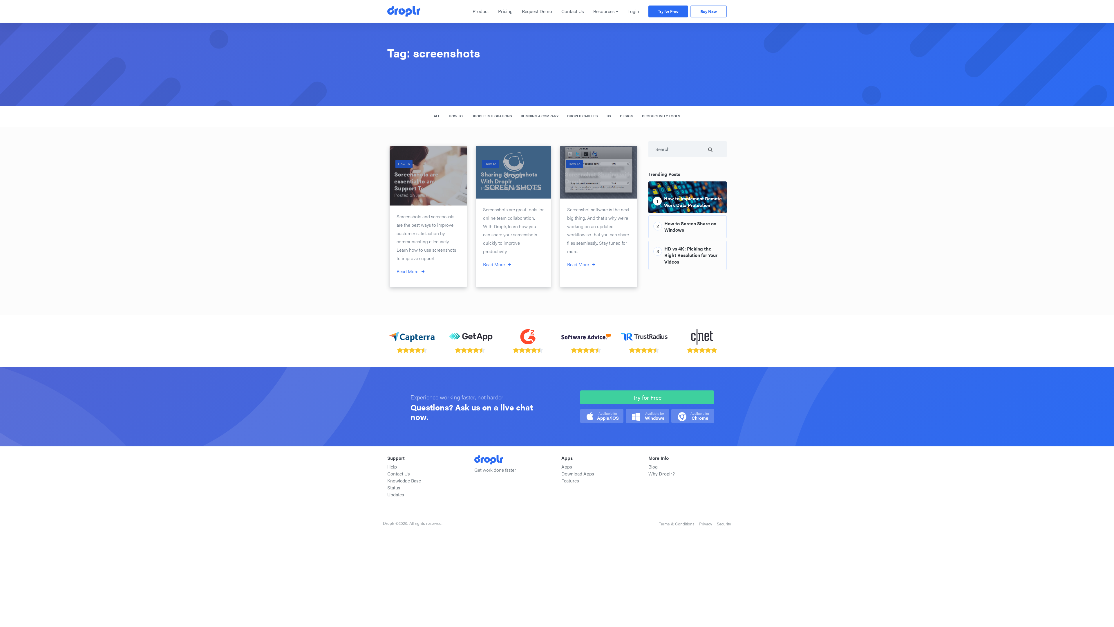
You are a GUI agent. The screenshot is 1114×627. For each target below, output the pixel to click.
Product (481, 11)
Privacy (705, 524)
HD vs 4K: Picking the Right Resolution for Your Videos (690, 255)
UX (609, 115)
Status (393, 487)
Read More (407, 271)
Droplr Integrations (491, 115)
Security (724, 524)
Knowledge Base (404, 480)
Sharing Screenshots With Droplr (509, 177)
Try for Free (668, 11)
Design (626, 115)
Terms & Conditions (677, 524)
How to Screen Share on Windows (690, 226)
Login (633, 11)
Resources (604, 11)
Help (392, 466)
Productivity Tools (661, 115)
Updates (395, 494)
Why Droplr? (661, 473)
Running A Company (539, 115)
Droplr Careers (582, 115)
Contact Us (572, 11)
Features (570, 480)
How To (456, 115)
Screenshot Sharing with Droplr (598, 177)
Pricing (505, 11)
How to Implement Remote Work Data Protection (693, 201)
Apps (566, 466)
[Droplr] (403, 11)
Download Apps (577, 473)
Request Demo (537, 11)
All (437, 115)
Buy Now (708, 11)
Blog (653, 466)
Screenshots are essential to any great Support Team (423, 181)
